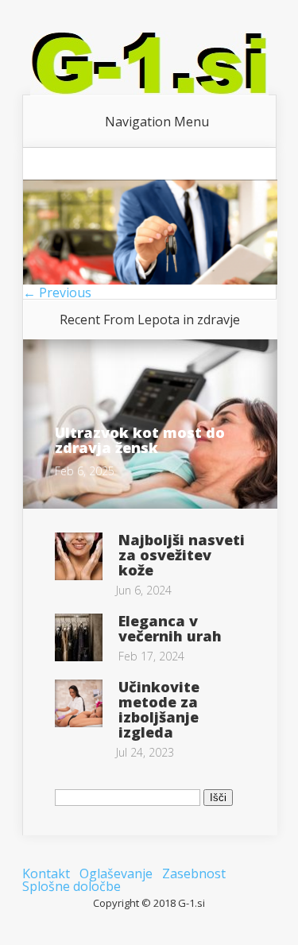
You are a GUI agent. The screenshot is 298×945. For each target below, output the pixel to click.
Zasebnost (194, 873)
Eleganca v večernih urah (170, 628)
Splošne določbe (71, 886)
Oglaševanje (116, 873)
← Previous (57, 292)
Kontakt (46, 873)
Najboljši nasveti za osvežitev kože (181, 554)
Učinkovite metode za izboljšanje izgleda (158, 709)
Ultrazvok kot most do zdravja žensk (140, 440)
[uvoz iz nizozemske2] (150, 280)
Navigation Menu (157, 121)
